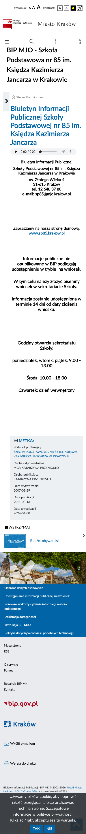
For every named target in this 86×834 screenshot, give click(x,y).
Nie (49, 828)
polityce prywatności (55, 814)
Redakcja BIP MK (15, 683)
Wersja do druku (22, 763)
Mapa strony (12, 645)
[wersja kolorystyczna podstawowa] (60, 8)
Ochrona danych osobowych (23, 588)
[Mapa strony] (56, 42)
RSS (6, 651)
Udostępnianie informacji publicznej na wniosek (36, 596)
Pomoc (8, 670)
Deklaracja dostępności (20, 617)
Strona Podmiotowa (29, 97)
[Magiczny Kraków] (43, 726)
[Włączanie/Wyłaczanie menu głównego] (6, 42)
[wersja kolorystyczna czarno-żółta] (73, 8)
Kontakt (9, 689)
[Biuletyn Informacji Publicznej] (43, 706)
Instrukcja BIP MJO (17, 625)
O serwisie (11, 664)
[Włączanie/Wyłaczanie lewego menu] (6, 101)
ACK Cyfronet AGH (26, 791)
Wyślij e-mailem (22, 743)
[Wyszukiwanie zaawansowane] (32, 41)
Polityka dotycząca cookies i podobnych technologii (39, 633)
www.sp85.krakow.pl (47, 233)
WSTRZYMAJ (19, 527)
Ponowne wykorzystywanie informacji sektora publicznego (35, 606)
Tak (36, 828)
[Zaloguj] (81, 42)
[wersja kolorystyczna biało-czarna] (66, 8)
